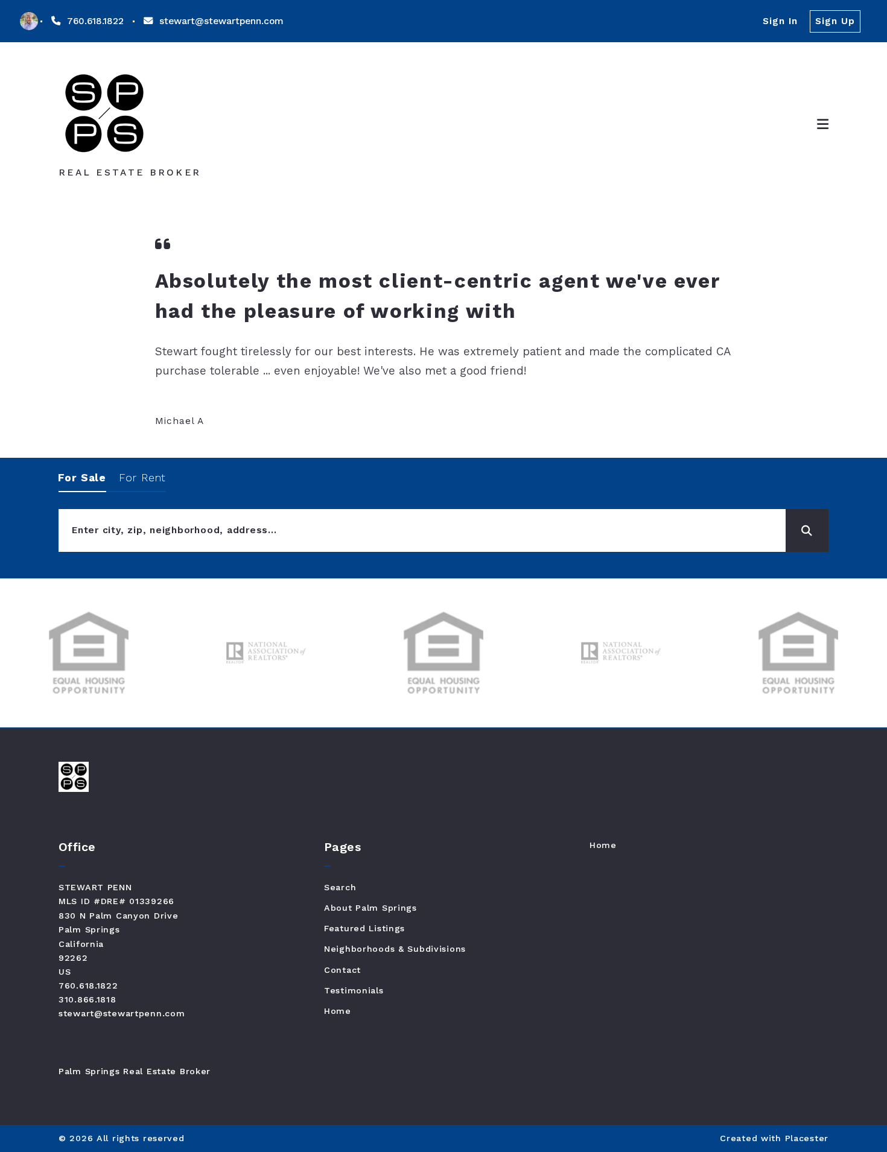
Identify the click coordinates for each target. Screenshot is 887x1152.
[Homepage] (104, 114)
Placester (806, 1138)
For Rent (142, 478)
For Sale (82, 478)
